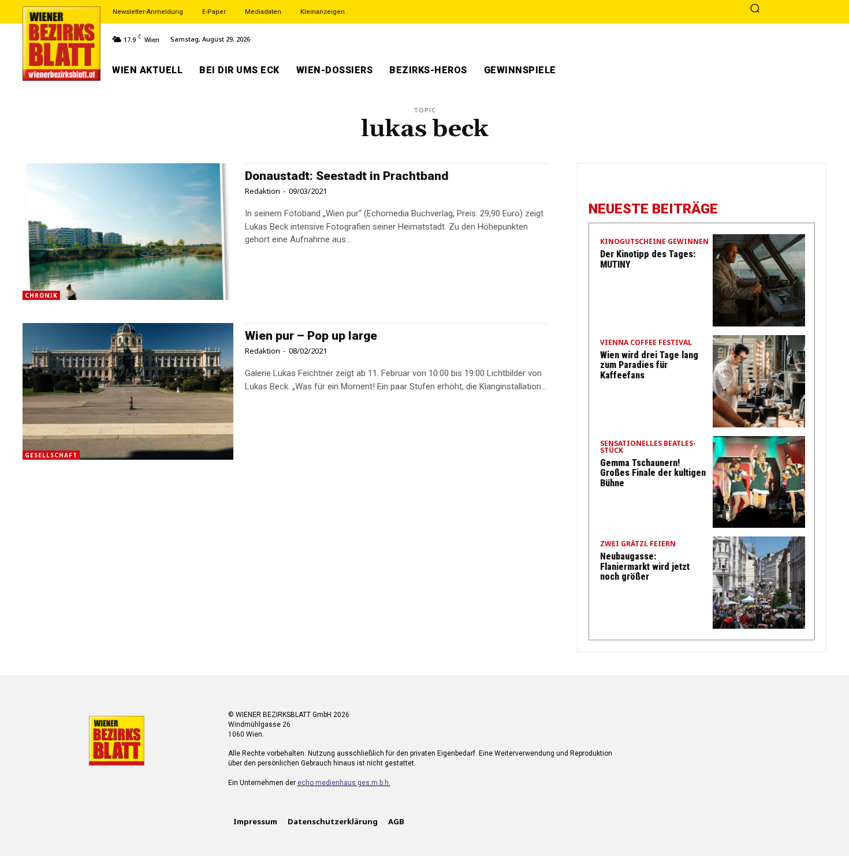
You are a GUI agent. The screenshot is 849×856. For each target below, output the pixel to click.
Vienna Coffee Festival (646, 343)
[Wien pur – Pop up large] (128, 391)
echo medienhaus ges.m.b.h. (343, 783)
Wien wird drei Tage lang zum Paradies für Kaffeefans (649, 365)
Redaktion (262, 191)
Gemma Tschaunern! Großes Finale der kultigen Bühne (653, 473)
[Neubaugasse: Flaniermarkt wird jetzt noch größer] (759, 582)
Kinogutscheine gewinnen (654, 242)
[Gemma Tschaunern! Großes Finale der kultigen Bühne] (759, 482)
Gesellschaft (51, 455)
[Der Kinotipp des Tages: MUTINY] (759, 280)
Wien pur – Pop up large (311, 336)
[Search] (755, 9)
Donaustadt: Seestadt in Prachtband (346, 176)
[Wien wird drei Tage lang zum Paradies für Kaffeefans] (759, 381)
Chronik (41, 295)
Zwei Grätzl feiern (638, 544)
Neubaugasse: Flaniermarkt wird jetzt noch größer (645, 566)
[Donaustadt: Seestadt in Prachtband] (128, 231)
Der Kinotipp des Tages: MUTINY (647, 259)
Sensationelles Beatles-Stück (648, 447)
